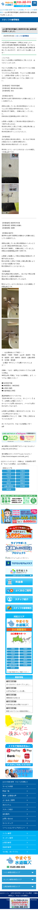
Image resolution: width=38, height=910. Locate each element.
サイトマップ (8, 823)
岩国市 (22, 477)
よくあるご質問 (9, 800)
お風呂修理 (7, 843)
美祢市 (8, 483)
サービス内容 (8, 786)
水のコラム (7, 805)
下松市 (8, 477)
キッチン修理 (8, 838)
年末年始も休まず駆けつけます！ (17, 704)
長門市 (13, 659)
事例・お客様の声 (9, 796)
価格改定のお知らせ (13, 698)
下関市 (8, 471)
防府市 (22, 474)
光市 (8, 480)
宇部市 (22, 471)
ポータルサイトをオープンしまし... (18, 684)
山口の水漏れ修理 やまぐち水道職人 (12, 10)
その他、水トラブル (10, 852)
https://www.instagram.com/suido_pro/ (15, 456)
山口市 (8, 474)
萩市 (25, 657)
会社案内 (6, 814)
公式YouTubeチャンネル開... (15, 691)
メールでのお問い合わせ (22, 6)
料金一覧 (6, 791)
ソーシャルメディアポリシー (14, 828)
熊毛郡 (8, 489)
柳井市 (22, 480)
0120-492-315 (17, 867)
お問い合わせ (8, 819)
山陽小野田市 (8, 486)
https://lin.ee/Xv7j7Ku (9, 449)
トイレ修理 (7, 833)
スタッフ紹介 (8, 809)
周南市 (22, 483)
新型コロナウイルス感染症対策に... (18, 711)
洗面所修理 (7, 847)
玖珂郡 (22, 486)
